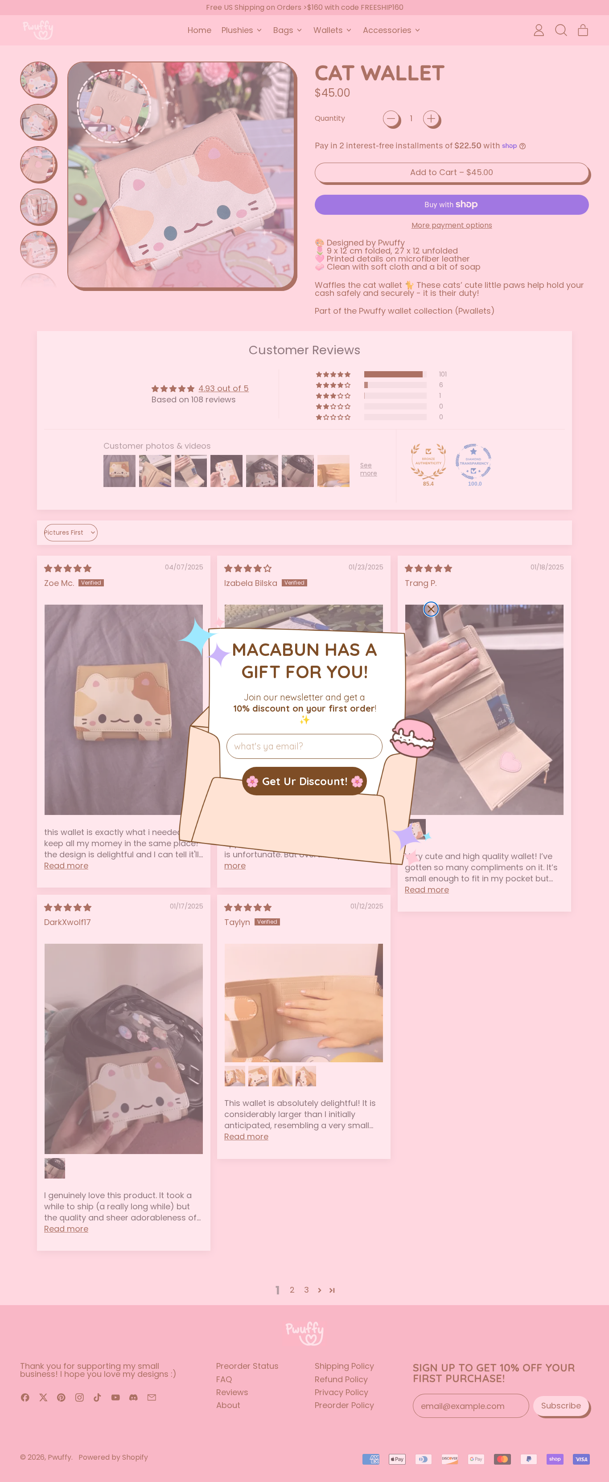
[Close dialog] (431, 609)
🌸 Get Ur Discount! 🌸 (305, 781)
